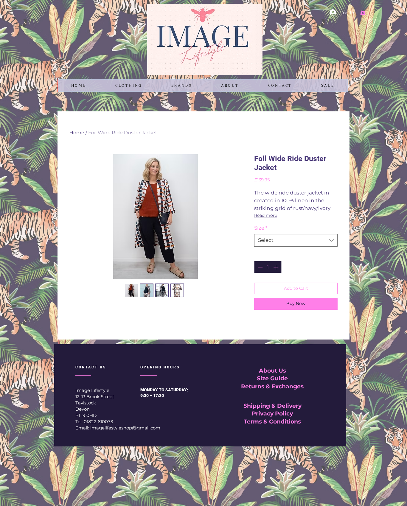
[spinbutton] (268, 267)
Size (261, 228)
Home (76, 133)
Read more (265, 215)
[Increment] (276, 267)
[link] (363, 12)
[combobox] (296, 240)
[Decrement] (259, 267)
